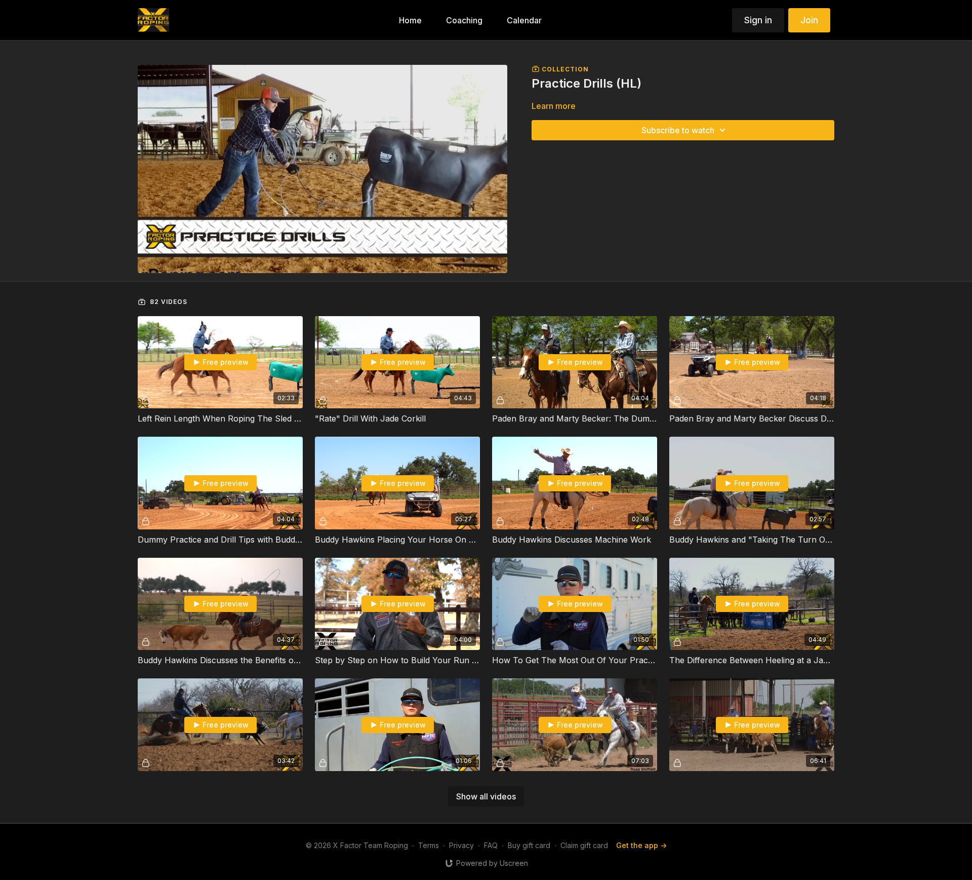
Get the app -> (641, 845)
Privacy (461, 845)
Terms (428, 845)
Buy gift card (529, 845)
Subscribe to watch (677, 130)
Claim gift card (584, 845)
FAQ (491, 845)
